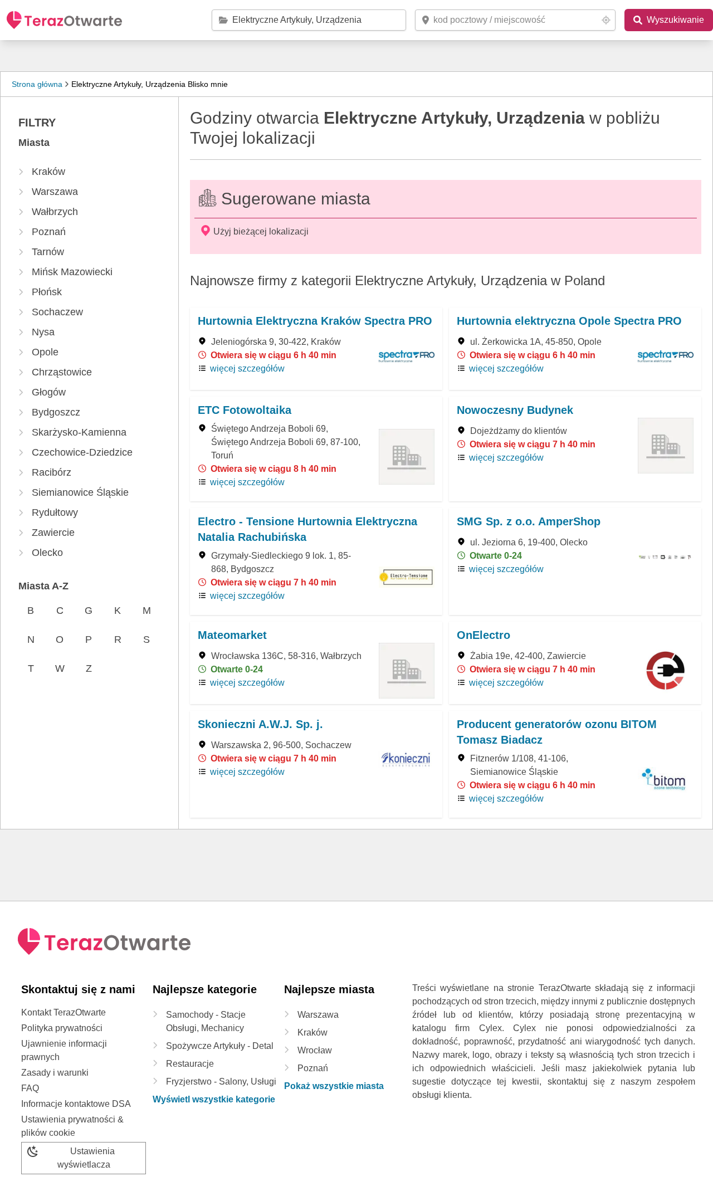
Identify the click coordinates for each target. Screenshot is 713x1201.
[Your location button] (606, 20)
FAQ (30, 1088)
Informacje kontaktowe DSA (76, 1104)
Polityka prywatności (61, 1028)
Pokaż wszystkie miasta (334, 1086)
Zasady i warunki (55, 1072)
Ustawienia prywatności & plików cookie (72, 1126)
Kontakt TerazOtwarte (63, 1012)
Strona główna (37, 84)
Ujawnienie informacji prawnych (64, 1050)
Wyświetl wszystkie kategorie (214, 1099)
